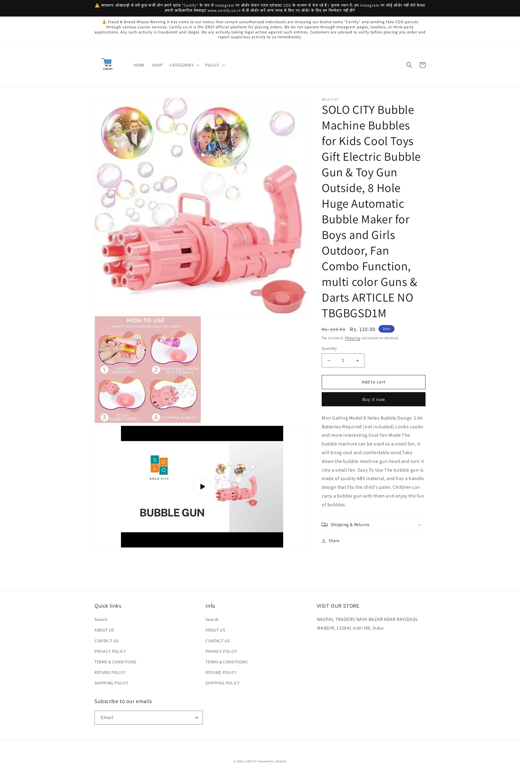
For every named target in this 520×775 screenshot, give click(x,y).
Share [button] (334, 540)
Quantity (329, 348)
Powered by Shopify (272, 761)
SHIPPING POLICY (111, 683)
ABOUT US (104, 630)
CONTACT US (106, 640)
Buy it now (373, 399)
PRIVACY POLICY (110, 651)
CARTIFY (251, 761)
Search (101, 619)
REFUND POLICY (109, 672)
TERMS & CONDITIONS (115, 662)
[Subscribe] (196, 718)
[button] (184, 65)
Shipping (352, 338)
